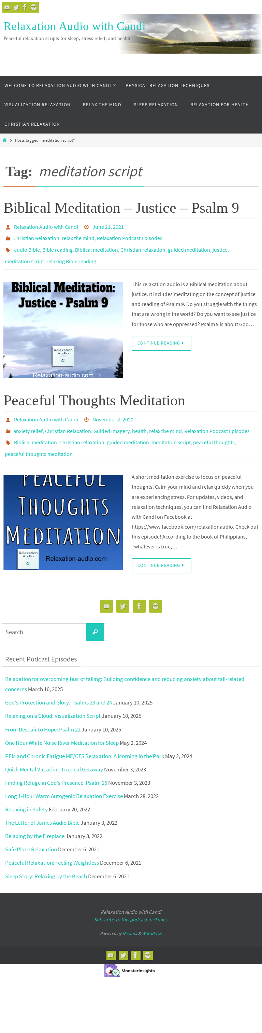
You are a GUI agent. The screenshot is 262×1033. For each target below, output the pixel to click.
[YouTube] (7, 7)
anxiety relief (28, 420)
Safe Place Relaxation (31, 834)
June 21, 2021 (108, 226)
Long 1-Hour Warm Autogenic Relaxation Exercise (64, 780)
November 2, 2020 (112, 411)
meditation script (24, 254)
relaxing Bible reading (71, 254)
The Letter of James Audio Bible (42, 807)
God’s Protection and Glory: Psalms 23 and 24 (58, 687)
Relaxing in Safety (26, 794)
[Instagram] (33, 7)
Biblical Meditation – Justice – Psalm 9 (121, 207)
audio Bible (27, 245)
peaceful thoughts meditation (39, 439)
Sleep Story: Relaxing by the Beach (46, 861)
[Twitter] (16, 7)
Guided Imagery (111, 420)
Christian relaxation (142, 245)
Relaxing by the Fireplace (34, 821)
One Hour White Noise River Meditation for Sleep (62, 727)
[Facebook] (24, 7)
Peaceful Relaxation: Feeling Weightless (52, 847)
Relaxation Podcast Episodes (129, 235)
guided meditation (189, 245)
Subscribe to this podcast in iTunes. (131, 904)
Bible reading (57, 245)
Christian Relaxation (36, 235)
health (139, 420)
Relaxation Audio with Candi (74, 26)
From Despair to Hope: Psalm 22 (43, 714)
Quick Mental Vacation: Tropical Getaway (54, 754)
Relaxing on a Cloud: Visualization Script (53, 700)
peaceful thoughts (214, 430)
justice (220, 245)
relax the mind (78, 235)
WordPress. (152, 918)
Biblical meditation (96, 245)
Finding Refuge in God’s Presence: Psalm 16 (56, 767)
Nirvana (129, 918)
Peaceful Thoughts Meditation (94, 393)
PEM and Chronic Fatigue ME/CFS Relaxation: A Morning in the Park (84, 740)
